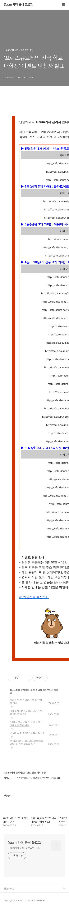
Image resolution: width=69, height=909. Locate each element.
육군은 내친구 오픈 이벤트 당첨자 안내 (26, 701)
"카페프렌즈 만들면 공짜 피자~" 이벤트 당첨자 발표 (26, 723)
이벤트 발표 (36, 690)
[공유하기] (22, 678)
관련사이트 (9, 888)
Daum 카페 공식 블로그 (18, 4)
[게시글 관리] (27, 678)
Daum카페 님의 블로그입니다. (24, 847)
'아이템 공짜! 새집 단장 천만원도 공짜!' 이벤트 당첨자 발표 (26, 742)
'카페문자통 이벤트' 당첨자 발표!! (27, 732)
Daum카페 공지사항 (19, 690)
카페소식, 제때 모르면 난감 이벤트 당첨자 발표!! (26, 712)
